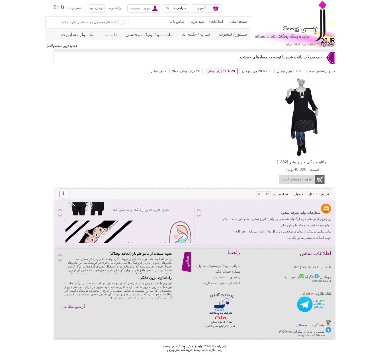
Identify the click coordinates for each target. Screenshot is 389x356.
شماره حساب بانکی (227, 271)
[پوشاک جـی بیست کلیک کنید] (328, 331)
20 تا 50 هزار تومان (221, 71)
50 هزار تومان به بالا (186, 71)
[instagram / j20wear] (328, 325)
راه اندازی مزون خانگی (156, 278)
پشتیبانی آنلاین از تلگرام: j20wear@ (302, 331)
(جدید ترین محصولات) (62, 46)
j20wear (302, 325)
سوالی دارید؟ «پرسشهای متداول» (218, 265)
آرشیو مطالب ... (71, 306)
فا (63, 7)
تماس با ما (176, 22)
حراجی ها (176, 8)
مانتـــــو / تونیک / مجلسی (149, 34)
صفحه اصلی (238, 22)
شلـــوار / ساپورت (78, 34)
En (56, 7)
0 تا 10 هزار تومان (289, 71)
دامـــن (110, 34)
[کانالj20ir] (311, 311)
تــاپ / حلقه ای (196, 34)
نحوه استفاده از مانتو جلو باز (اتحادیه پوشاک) (141, 254)
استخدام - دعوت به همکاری (222, 283)
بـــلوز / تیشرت (233, 34)
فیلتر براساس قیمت (320, 71)
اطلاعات (217, 22)
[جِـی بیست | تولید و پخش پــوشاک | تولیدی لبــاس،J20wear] (292, 1)
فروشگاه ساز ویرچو (180, 349)
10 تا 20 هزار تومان (256, 71)
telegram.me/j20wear (311, 335)
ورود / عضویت (140, 8)
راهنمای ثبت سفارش (226, 277)
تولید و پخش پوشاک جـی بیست (183, 346)
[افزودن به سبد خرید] (301, 179)
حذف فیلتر (158, 71)
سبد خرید (197, 22)
